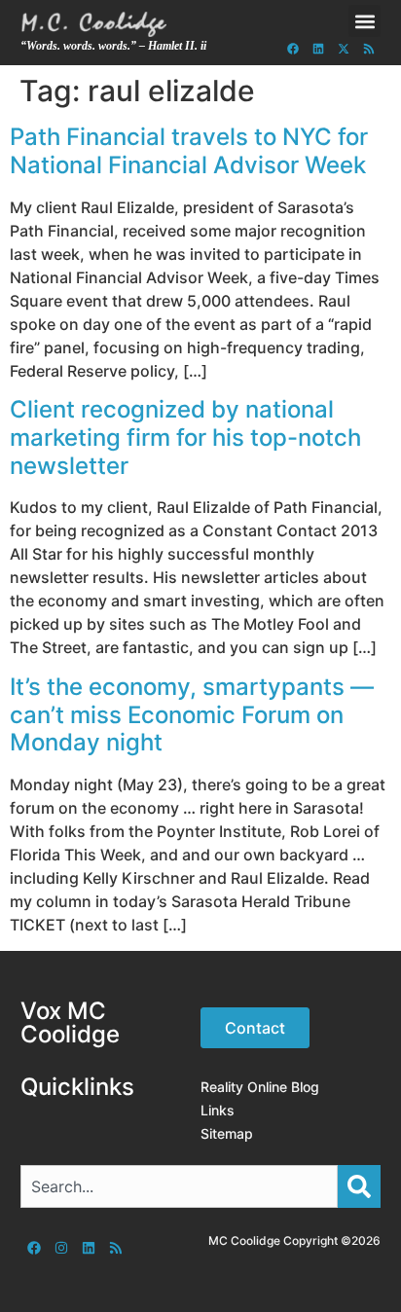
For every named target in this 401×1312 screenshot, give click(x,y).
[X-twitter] (343, 48)
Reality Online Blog (259, 1086)
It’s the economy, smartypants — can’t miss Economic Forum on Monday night (192, 715)
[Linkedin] (318, 48)
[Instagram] (61, 1247)
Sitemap (226, 1133)
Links (217, 1110)
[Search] (359, 1186)
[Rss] (369, 48)
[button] (364, 21)
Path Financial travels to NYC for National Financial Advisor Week (189, 151)
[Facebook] (293, 48)
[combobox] (179, 1186)
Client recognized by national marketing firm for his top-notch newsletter (185, 437)
